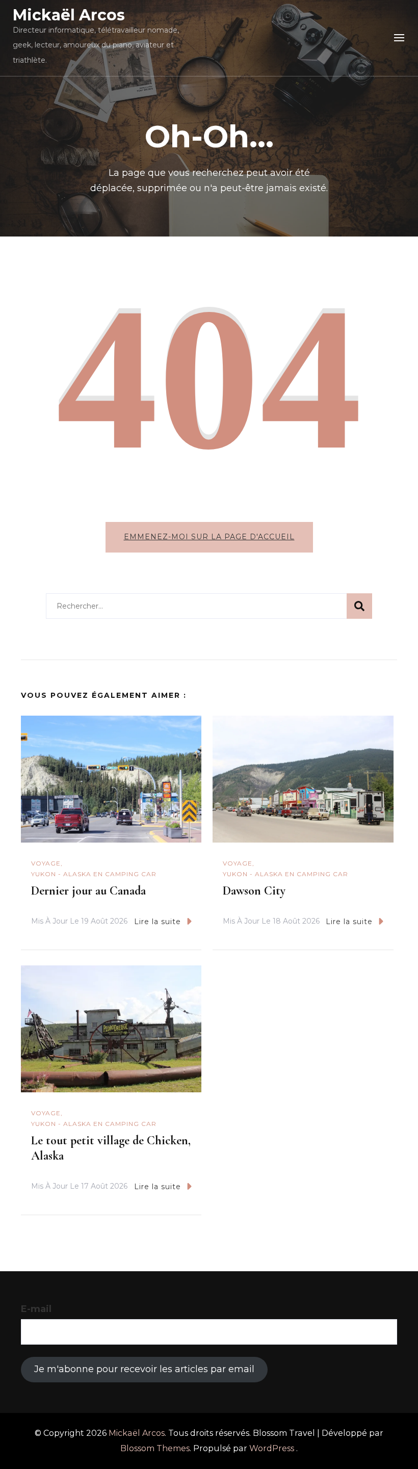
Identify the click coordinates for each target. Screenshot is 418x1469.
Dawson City (254, 890)
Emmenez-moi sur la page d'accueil (209, 536)
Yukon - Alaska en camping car (93, 874)
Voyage (46, 863)
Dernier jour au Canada (88, 890)
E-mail (36, 1309)
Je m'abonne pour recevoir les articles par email (144, 1369)
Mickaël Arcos (69, 15)
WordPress (271, 1448)
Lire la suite (157, 921)
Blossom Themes (155, 1448)
